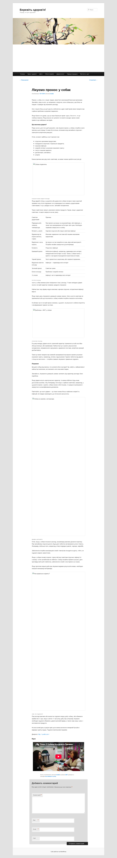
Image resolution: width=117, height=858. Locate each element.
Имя (36, 820)
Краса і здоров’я (32, 74)
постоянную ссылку (50, 776)
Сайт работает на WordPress (58, 851)
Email (36, 829)
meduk (52, 93)
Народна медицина (72, 74)
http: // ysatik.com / (43, 734)
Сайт (34, 838)
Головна (22, 74)
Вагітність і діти (84, 74)
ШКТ (66, 774)
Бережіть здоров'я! (33, 10)
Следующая (93, 80)
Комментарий (37, 795)
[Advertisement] (58, 58)
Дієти (40, 74)
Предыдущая (24, 80)
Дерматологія (60, 74)
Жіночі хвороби (49, 74)
